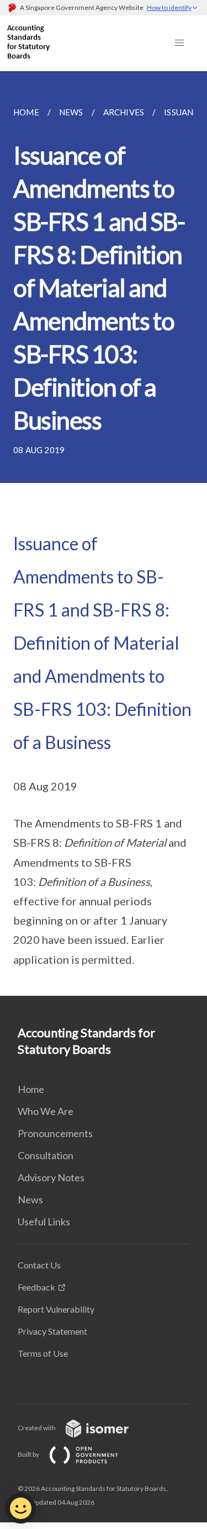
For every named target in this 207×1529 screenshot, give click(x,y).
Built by (29, 1454)
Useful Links (44, 1221)
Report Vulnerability (56, 1309)
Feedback (36, 1287)
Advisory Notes (51, 1177)
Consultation (45, 1155)
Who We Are (45, 1111)
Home (31, 1089)
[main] (103, 533)
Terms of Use (43, 1353)
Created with (37, 1428)
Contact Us (39, 1265)
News (30, 1199)
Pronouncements (55, 1133)
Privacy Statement (52, 1331)
